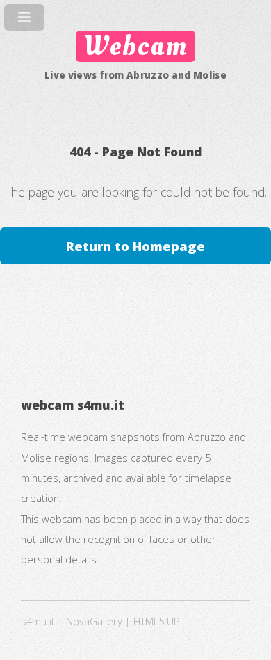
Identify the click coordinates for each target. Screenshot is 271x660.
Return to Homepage (135, 246)
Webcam (135, 46)
